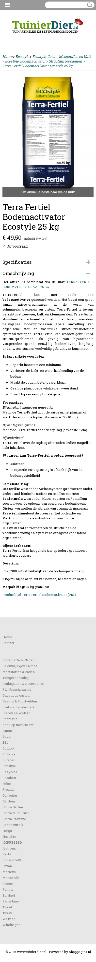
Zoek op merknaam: (18, 725)
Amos (7, 730)
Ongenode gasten (16, 695)
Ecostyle (22, 56)
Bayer (7, 736)
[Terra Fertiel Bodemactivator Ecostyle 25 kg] (48, 135)
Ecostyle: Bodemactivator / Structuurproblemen (43, 61)
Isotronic (9, 848)
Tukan (7, 913)
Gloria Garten (12, 807)
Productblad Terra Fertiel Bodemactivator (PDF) (39, 594)
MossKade (10, 877)
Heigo (7, 830)
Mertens (9, 872)
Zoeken (89, 5)
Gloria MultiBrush (16, 813)
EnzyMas (9, 772)
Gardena (9, 801)
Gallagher (9, 795)
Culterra (8, 754)
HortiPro (9, 836)
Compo (8, 748)
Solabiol (8, 895)
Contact (8, 643)
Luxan (7, 866)
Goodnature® (12, 825)
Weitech (9, 919)
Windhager (11, 925)
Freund (8, 789)
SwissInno (10, 901)
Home (7, 56)
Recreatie (9, 719)
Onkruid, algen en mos (19, 666)
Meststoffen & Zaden (18, 672)
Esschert (9, 777)
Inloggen (9, 37)
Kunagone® (11, 860)
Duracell (8, 760)
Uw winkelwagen (77, 37)
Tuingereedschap (16, 677)
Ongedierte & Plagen (18, 660)
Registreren (28, 37)
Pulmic (7, 889)
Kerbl (6, 854)
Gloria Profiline (14, 819)
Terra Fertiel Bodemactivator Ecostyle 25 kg (37, 65)
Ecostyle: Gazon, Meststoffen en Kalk (61, 56)
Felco (6, 783)
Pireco (7, 883)
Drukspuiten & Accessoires (23, 683)
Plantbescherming (16, 689)
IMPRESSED (12, 842)
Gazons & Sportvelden (19, 701)
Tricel (7, 907)
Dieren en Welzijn (16, 713)
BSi (5, 742)
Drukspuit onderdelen (19, 707)
